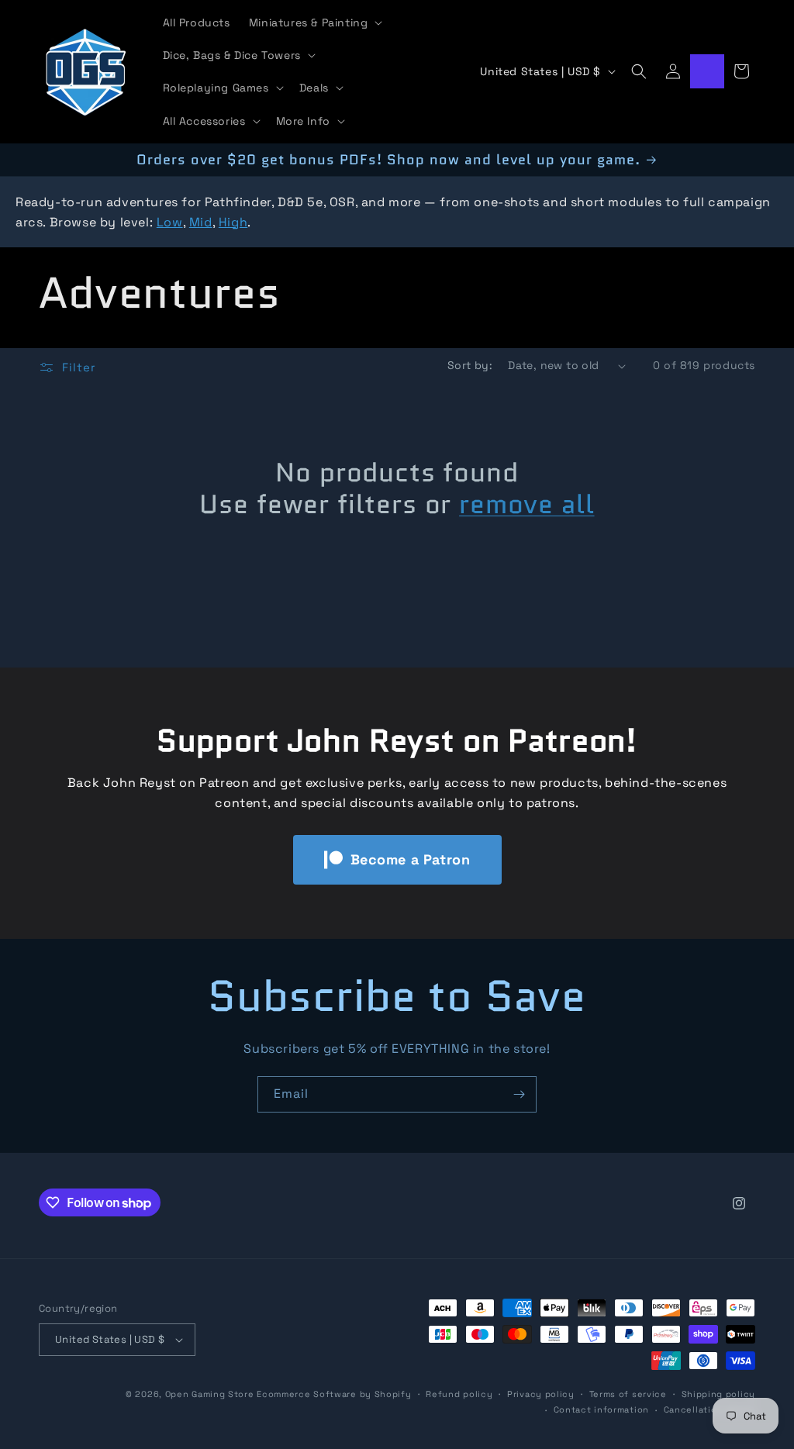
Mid (200, 222)
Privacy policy (541, 1394)
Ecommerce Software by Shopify (334, 1394)
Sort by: (469, 365)
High (233, 222)
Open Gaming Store (209, 1394)
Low (170, 222)
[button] (314, 22)
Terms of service (628, 1394)
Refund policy (459, 1394)
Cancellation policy (709, 1409)
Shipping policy (719, 1394)
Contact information (601, 1409)
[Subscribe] (519, 1094)
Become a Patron (410, 859)
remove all (526, 504)
